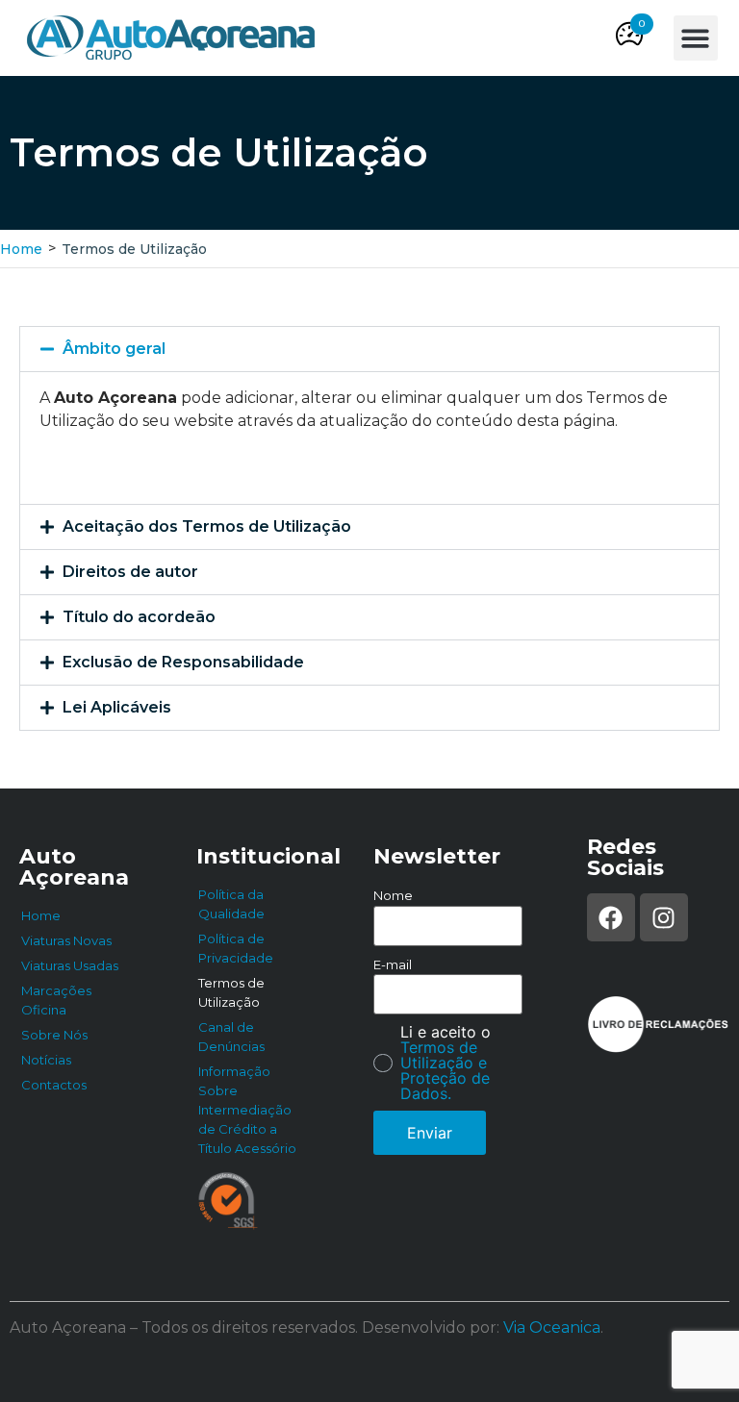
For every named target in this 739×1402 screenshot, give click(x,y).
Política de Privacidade (235, 948)
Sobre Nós (54, 1034)
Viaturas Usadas (69, 965)
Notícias (46, 1059)
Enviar (429, 1132)
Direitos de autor (130, 572)
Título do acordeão (139, 617)
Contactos (54, 1084)
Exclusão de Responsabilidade (183, 662)
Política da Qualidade (231, 904)
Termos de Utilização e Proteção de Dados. (445, 1070)
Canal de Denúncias (231, 1036)
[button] (641, 24)
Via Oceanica (551, 1327)
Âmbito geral (114, 348)
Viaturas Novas (66, 940)
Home (21, 249)
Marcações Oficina (56, 1000)
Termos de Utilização (231, 992)
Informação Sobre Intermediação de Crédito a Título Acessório (247, 1110)
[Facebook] (611, 917)
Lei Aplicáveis (117, 707)
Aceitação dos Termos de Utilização (207, 526)
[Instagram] (664, 917)
